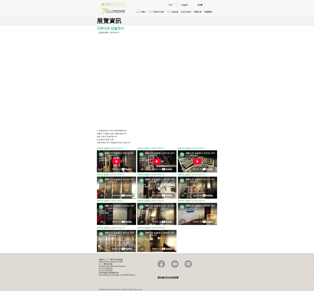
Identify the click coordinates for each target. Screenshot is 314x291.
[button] (141, 11)
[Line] (188, 264)
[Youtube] (174, 264)
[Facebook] (161, 264)
